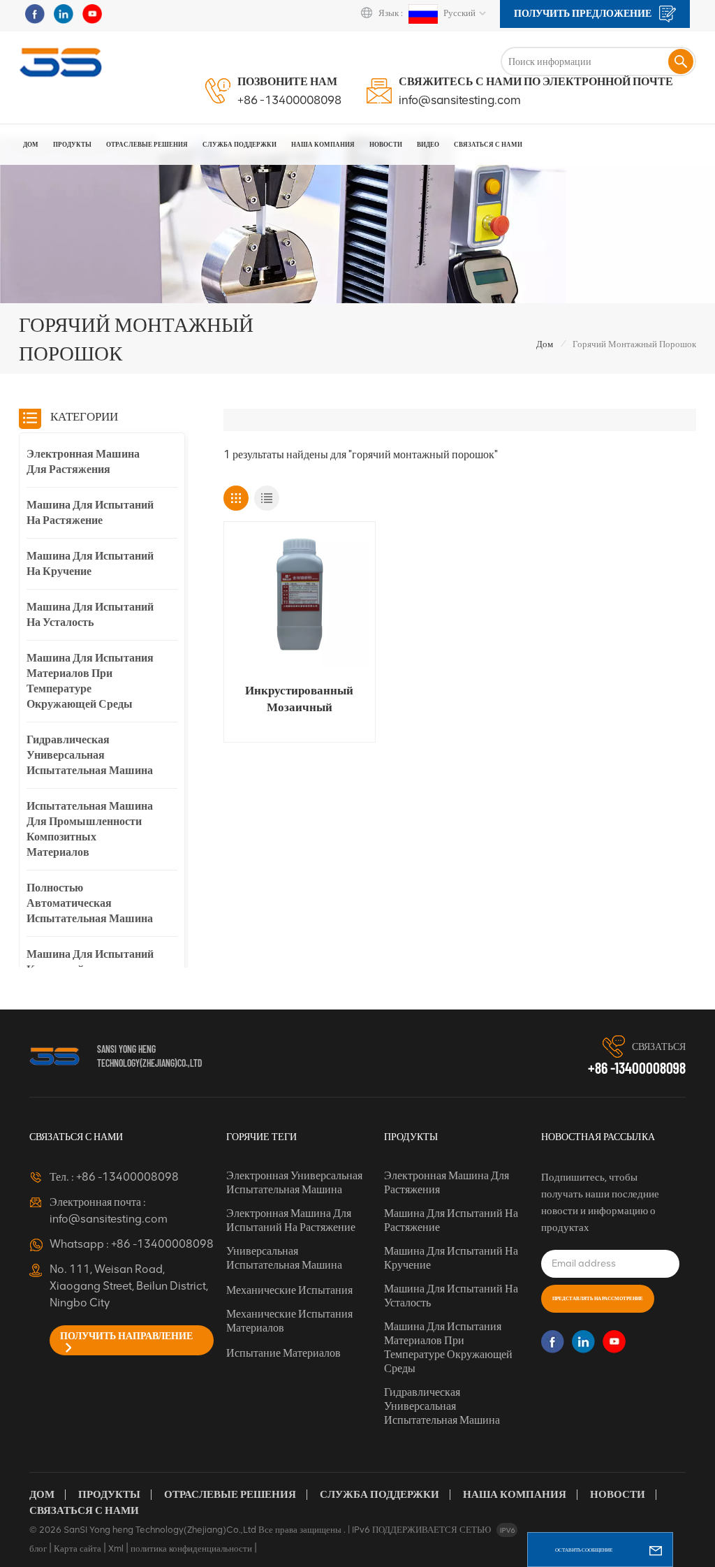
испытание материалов (283, 1353)
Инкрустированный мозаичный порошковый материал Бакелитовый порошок (299, 699)
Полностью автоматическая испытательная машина (90, 903)
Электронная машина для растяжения (83, 461)
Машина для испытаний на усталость (90, 614)
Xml (116, 1548)
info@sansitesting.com (460, 100)
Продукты (72, 144)
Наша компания (514, 1494)
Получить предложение (584, 14)
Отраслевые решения (147, 144)
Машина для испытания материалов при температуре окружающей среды (90, 680)
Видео (428, 144)
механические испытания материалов (289, 1320)
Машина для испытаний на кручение (90, 563)
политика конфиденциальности (191, 1548)
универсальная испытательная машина (284, 1257)
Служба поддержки (379, 1494)
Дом (30, 144)
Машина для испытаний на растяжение (90, 512)
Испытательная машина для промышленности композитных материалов (90, 829)
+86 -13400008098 (289, 100)
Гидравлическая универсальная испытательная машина (90, 755)
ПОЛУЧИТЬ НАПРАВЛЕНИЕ (126, 1336)
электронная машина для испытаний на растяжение (290, 1220)
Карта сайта (77, 1548)
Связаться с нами (488, 144)
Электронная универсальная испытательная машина (294, 1182)
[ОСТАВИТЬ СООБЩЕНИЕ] (655, 1549)
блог (38, 1548)
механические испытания (289, 1290)
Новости (385, 144)
